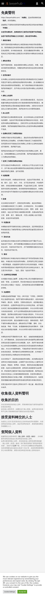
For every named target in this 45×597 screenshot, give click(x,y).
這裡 (14, 446)
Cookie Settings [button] (9, 592)
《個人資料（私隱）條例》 (26, 436)
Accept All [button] (22, 592)
